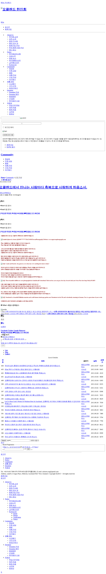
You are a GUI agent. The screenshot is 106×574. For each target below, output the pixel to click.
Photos (15, 515)
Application (17, 517)
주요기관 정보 (14, 105)
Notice (7, 499)
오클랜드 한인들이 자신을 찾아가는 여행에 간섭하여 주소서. (27, 417)
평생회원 (12, 96)
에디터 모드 (19, 339)
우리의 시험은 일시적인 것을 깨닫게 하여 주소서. (23, 424)
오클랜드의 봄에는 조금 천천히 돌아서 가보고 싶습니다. (25, 429)
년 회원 (11, 99)
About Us (8, 482)
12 (10, 447)
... (8, 447)
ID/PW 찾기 (11, 147)
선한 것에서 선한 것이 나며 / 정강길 (18, 391)
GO (28, 449)
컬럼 (10, 73)
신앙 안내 (12, 77)
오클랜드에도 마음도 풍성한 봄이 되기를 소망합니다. (24, 395)
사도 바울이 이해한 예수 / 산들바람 (17, 433)
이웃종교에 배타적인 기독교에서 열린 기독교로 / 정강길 (25, 406)
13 (13, 447)
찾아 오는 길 (13, 43)
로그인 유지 (9, 127)
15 (17, 447)
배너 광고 (12, 50)
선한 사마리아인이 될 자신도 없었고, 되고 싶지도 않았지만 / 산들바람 (30, 384)
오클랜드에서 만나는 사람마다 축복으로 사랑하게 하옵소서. (27, 388)
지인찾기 (12, 79)
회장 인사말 (13, 41)
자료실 (7, 557)
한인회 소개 (13, 37)
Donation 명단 (14, 94)
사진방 (11, 112)
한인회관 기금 (14, 101)
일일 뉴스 (12, 58)
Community (7, 154)
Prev (5, 447)
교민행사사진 (14, 63)
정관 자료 (12, 107)
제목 (43, 361)
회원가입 (8, 29)
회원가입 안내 (14, 45)
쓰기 (2, 442)
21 (29, 447)
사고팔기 (12, 84)
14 (15, 447)
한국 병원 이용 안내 (16, 48)
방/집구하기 (13, 88)
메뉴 (2, 22)
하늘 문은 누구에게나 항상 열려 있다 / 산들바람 (22, 369)
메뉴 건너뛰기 (6, 3)
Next (36, 447)
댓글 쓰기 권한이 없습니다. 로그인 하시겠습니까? (19, 343)
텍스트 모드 (8, 339)
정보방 (11, 68)
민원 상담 (12, 71)
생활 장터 (8, 536)
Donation (8, 545)
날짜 (95, 361)
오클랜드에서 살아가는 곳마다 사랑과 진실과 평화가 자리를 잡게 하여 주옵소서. (34, 380)
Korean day (13, 65)
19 (25, 447)
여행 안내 (12, 75)
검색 (8, 440)
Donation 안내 (14, 92)
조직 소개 (12, 39)
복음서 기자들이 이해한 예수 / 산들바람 (19, 421)
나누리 (83, 369)
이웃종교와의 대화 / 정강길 (15, 399)
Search (4, 440)
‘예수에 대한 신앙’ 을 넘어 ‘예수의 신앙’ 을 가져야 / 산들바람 (27, 413)
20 (27, 447)
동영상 (11, 114)
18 (23, 447)
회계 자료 (12, 110)
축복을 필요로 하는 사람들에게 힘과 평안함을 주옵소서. (25, 373)
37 (33, 447)
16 (19, 447)
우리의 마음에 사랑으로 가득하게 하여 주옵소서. (22, 410)
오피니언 (12, 56)
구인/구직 (12, 86)
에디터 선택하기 (8, 337)
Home (15, 513)
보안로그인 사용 (8, 135)
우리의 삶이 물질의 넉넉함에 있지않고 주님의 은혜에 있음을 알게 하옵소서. (32, 366)
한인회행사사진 (15, 60)
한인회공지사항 (15, 54)
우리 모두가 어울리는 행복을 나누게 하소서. (21, 437)
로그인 (7, 27)
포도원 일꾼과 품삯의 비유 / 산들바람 (18, 377)
